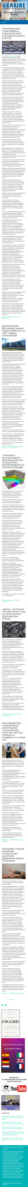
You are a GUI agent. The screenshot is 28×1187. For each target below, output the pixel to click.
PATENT (5, 714)
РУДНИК (14, 446)
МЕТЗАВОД (9, 446)
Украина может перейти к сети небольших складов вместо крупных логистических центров (13, 1117)
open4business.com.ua (9, 1183)
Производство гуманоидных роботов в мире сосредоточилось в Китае (13, 33)
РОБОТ (18, 317)
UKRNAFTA (17, 600)
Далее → (11, 999)
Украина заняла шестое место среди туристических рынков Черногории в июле (13, 1123)
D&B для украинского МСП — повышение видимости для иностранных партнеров (12, 1127)
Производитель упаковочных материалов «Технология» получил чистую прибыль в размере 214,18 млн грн (13, 731)
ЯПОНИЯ (22, 993)
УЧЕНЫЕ (17, 993)
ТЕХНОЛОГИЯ (5, 318)
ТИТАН (11, 715)
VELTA (9, 714)
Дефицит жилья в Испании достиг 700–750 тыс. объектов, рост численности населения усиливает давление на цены (13, 1133)
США (20, 714)
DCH (4, 446)
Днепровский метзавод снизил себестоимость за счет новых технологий (13, 330)
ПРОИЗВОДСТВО (11, 317)
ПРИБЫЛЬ (5, 839)
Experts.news (12, 56)
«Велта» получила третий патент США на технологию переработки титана (14, 614)
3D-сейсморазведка (8, 600)
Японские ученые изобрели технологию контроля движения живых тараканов (13, 854)
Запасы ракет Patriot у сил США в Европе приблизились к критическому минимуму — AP (13, 1139)
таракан (5, 993)
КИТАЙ (5, 317)
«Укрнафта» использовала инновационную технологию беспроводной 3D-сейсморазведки (13, 461)
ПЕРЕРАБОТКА (15, 714)
